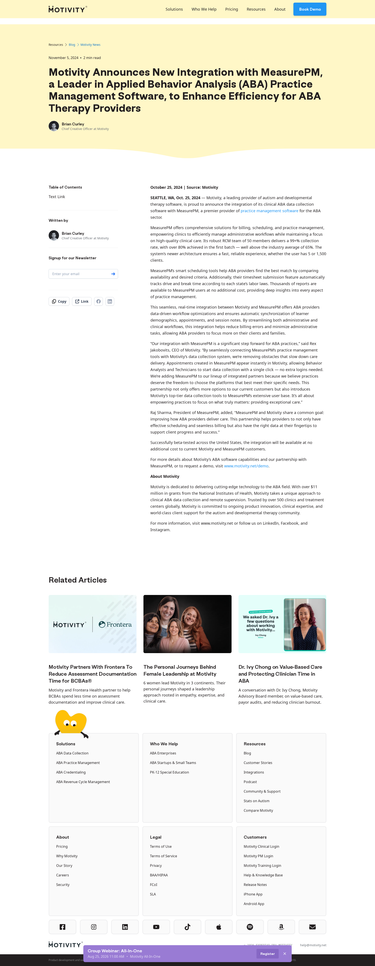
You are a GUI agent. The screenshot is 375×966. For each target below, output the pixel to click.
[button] (174, 9)
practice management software (269, 210)
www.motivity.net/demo (246, 465)
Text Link (57, 196)
